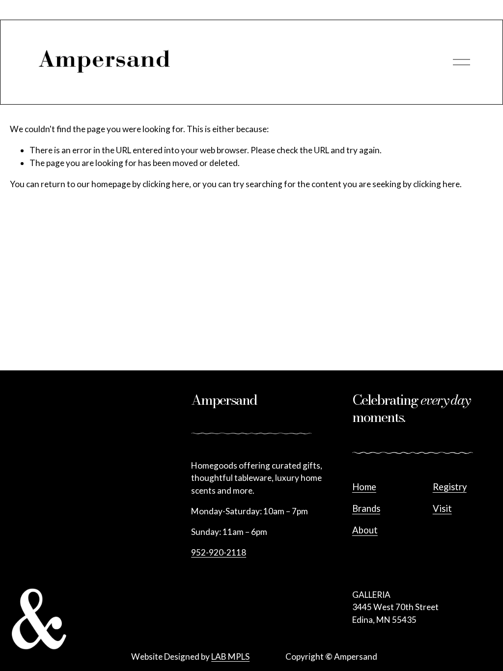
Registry (450, 486)
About (365, 530)
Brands (366, 508)
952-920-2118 (218, 552)
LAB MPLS (230, 656)
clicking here (165, 184)
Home (364, 486)
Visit (442, 508)
